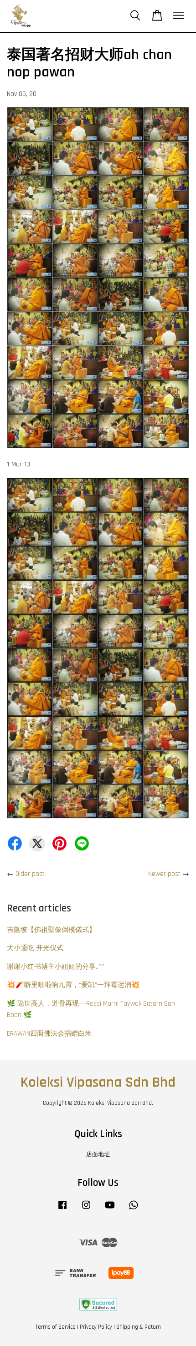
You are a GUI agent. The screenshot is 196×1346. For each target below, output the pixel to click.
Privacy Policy (96, 1327)
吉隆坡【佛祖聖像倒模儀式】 (51, 930)
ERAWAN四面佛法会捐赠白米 (49, 1033)
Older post (30, 874)
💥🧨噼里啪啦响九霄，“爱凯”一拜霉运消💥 (73, 985)
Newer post (164, 874)
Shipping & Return (138, 1327)
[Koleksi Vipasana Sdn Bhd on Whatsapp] (133, 1209)
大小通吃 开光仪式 (35, 948)
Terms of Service (56, 1327)
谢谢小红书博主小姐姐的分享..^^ (56, 966)
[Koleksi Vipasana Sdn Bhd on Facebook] (62, 1209)
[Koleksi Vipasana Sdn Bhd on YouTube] (109, 1209)
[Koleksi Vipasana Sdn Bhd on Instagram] (86, 1209)
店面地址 (98, 1154)
